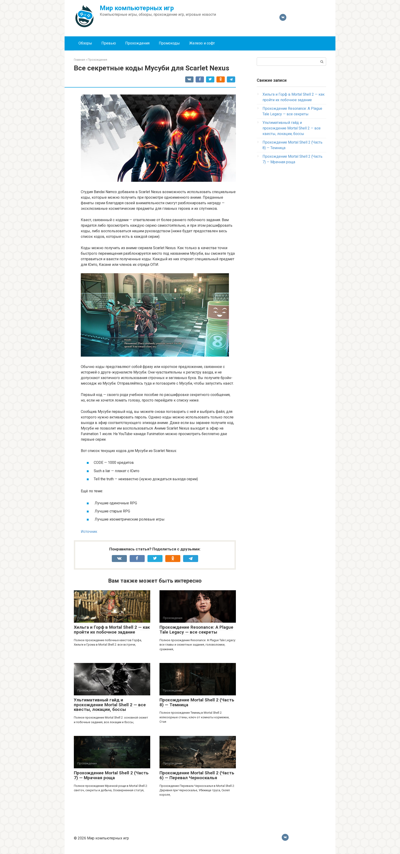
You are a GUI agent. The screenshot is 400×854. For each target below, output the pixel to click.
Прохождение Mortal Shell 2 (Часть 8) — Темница (196, 702)
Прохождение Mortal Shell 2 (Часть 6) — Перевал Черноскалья (196, 775)
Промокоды (169, 43)
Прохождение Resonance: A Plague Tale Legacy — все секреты (196, 630)
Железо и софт (202, 43)
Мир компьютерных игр (137, 8)
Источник (89, 531)
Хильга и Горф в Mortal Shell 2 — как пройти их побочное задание (112, 630)
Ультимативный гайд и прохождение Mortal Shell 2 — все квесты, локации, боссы (110, 704)
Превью (108, 43)
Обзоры (85, 43)
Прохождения (137, 43)
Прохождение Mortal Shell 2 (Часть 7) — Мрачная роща (111, 775)
